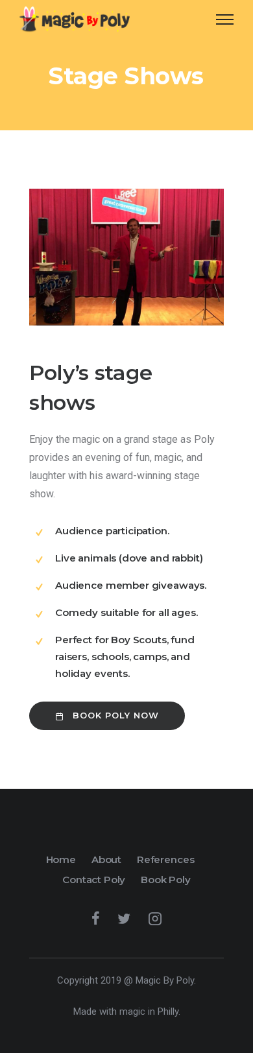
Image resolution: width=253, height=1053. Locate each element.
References (166, 859)
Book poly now (116, 715)
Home (61, 859)
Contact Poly (93, 879)
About (106, 859)
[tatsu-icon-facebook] (99, 918)
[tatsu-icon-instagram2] (155, 918)
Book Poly (166, 879)
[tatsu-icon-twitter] (127, 918)
